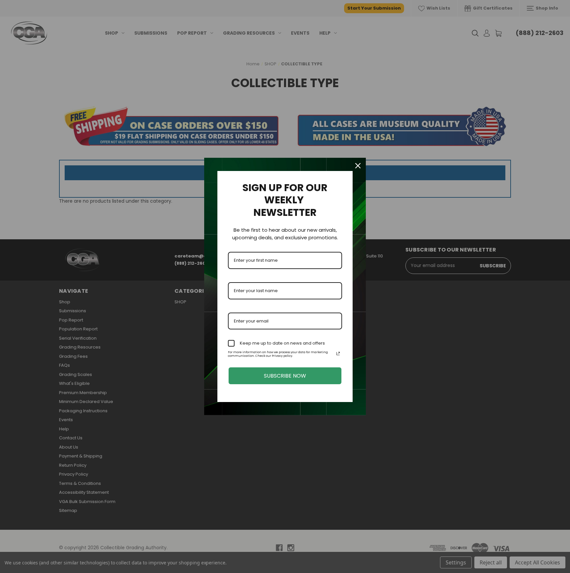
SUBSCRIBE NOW (285, 376)
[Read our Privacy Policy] (338, 353)
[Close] (358, 166)
